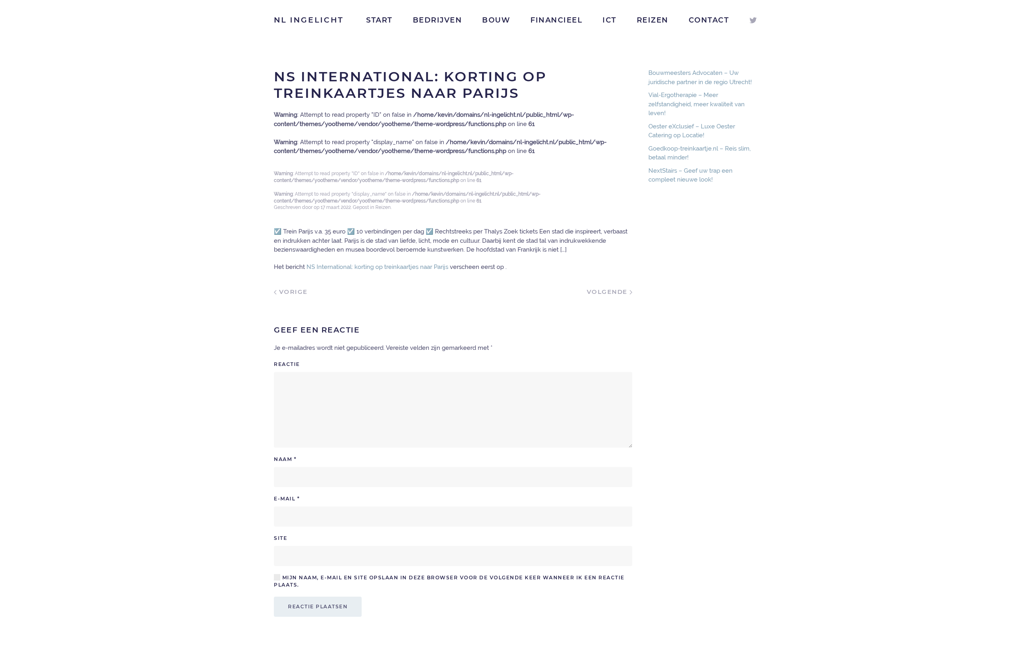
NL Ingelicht (309, 20)
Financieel (556, 20)
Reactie (287, 364)
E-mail (287, 499)
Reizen (653, 20)
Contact (709, 20)
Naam (285, 459)
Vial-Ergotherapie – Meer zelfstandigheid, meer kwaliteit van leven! (696, 104)
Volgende (608, 292)
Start (379, 20)
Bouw (496, 20)
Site (280, 538)
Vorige (292, 292)
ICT (609, 20)
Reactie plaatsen (318, 606)
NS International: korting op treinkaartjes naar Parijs (377, 267)
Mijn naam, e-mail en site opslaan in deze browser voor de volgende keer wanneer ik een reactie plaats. (449, 581)
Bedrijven (437, 20)
